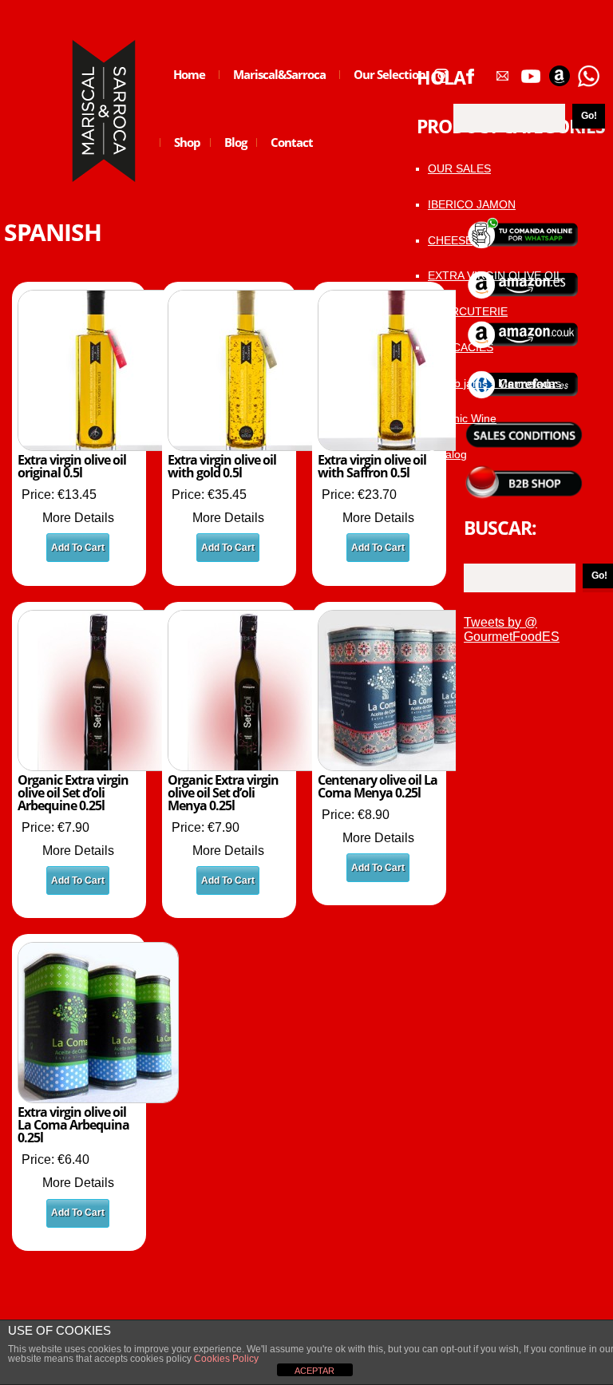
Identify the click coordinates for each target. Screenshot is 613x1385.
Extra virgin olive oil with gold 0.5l (222, 466)
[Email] (502, 70)
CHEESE (450, 240)
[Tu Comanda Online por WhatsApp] (588, 70)
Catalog (447, 454)
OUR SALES (459, 168)
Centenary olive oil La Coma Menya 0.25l (377, 786)
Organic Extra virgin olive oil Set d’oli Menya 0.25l (223, 792)
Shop (180, 155)
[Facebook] (470, 70)
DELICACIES (460, 347)
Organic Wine (462, 418)
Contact (292, 142)
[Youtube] (531, 70)
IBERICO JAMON (472, 204)
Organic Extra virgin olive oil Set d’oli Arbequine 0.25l (73, 792)
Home (189, 74)
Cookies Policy (225, 1358)
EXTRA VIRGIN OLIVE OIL (495, 275)
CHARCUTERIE (468, 311)
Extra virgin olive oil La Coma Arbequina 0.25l (73, 1124)
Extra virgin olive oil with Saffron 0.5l (372, 466)
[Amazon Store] (559, 70)
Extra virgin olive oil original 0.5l (72, 466)
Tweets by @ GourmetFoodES (512, 629)
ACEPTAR (314, 1370)
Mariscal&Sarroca (279, 74)
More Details (78, 517)
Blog (229, 155)
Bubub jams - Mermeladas (494, 383)
